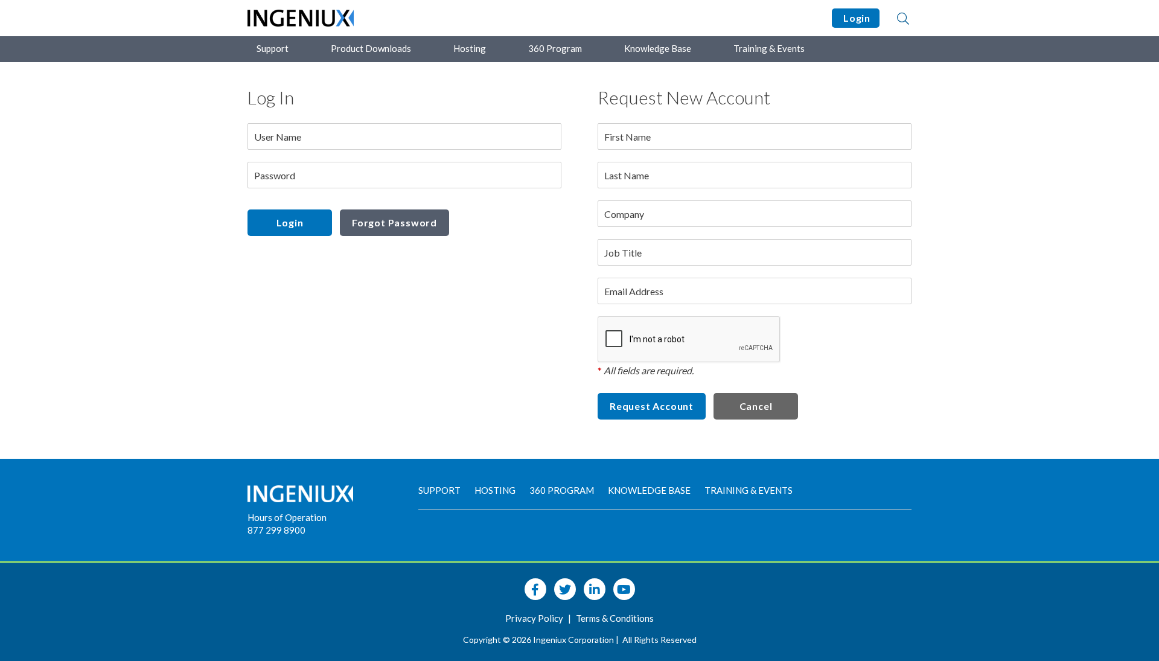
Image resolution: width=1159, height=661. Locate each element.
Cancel (756, 406)
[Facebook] (535, 589)
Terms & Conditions (615, 618)
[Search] (903, 18)
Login (855, 18)
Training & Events (769, 48)
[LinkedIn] (594, 589)
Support (273, 48)
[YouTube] (624, 589)
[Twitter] (565, 589)
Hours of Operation (287, 517)
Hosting (469, 48)
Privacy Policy (535, 618)
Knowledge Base (657, 48)
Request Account (652, 406)
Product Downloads (371, 48)
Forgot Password (394, 222)
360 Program (555, 48)
